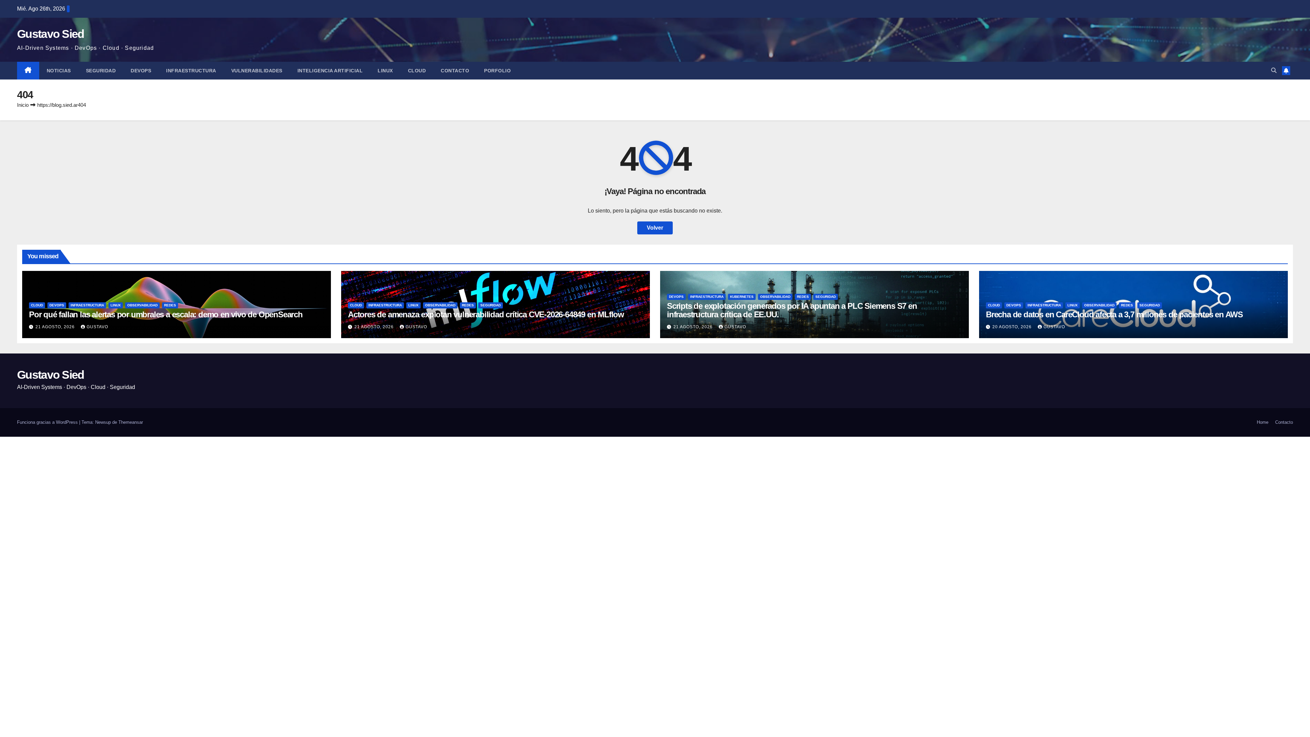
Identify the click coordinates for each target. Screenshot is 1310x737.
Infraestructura (191, 70)
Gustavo (97, 326)
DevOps (141, 70)
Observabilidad (142, 305)
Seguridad (101, 70)
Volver (655, 228)
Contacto (455, 70)
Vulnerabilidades (256, 70)
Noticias (59, 70)
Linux (385, 70)
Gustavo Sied (50, 33)
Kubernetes (742, 297)
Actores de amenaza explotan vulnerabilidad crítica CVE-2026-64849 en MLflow (486, 314)
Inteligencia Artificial (330, 70)
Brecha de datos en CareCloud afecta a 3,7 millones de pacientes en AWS (1114, 314)
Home (1262, 422)
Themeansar (130, 422)
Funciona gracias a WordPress (48, 422)
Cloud (417, 70)
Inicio (23, 105)
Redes (170, 305)
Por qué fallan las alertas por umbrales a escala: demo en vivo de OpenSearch (166, 314)
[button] (1274, 70)
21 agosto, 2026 (55, 326)
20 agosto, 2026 (1012, 326)
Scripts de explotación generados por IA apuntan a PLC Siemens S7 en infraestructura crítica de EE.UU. (792, 310)
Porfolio (497, 70)
